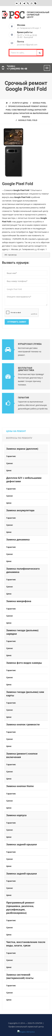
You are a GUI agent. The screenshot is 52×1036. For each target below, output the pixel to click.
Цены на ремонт (16, 431)
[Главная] (7, 103)
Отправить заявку (16, 322)
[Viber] (27, 3)
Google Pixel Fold (27, 120)
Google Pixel (39, 103)
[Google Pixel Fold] (13, 136)
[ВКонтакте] (16, 3)
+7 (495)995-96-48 (17, 68)
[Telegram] (24, 3)
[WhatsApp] (31, 3)
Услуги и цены (20, 103)
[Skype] (35, 3)
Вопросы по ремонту (19, 437)
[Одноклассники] (20, 3)
